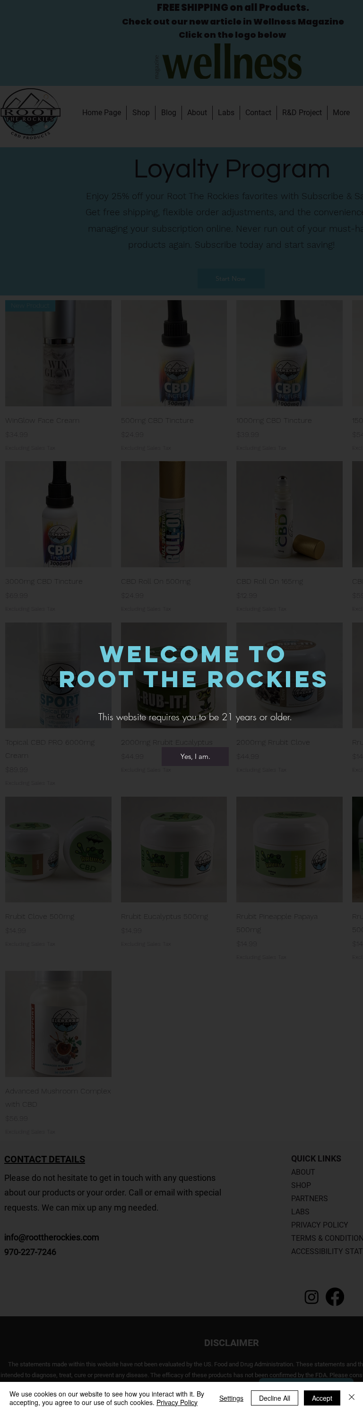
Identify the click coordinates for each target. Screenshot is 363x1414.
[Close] (351, 1397)
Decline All (274, 1398)
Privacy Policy (177, 1402)
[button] (195, 756)
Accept (322, 1398)
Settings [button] (231, 1398)
